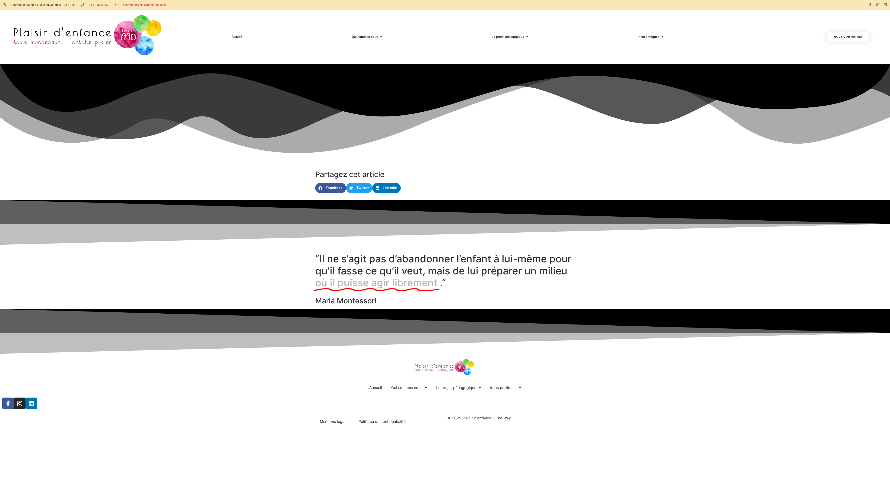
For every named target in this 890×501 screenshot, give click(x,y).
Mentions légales (334, 421)
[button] (330, 188)
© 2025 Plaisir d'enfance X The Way (479, 418)
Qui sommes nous (365, 37)
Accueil (237, 37)
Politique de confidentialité (382, 421)
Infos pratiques (648, 37)
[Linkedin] (885, 5)
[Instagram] (877, 5)
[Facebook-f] (870, 5)
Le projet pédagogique (508, 37)
